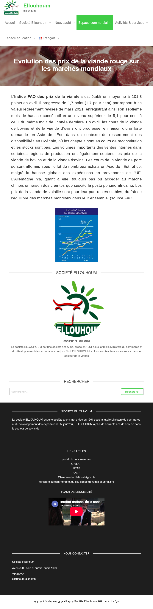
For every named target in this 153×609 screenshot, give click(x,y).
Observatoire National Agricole (76, 477)
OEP (76, 473)
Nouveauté (63, 22)
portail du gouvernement (76, 459)
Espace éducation (18, 37)
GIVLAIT (76, 464)
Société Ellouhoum (33, 22)
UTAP (76, 468)
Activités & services (129, 22)
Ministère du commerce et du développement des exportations (77, 481)
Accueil (10, 22)
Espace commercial (93, 22)
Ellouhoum (36, 5)
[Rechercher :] (76, 391)
